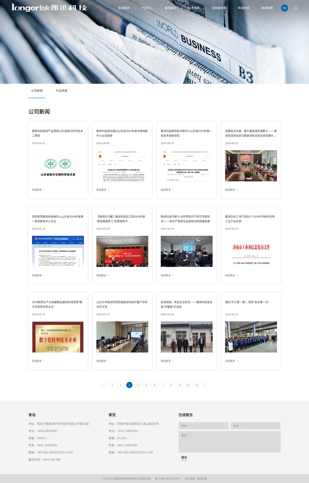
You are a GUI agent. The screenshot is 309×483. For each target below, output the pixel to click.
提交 (184, 457)
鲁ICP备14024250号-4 (167, 478)
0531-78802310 (128, 431)
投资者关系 (219, 7)
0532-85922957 (48, 431)
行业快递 (61, 90)
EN (284, 8)
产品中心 (147, 7)
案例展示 (170, 7)
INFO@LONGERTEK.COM (55, 452)
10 (188, 385)
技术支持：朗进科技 (196, 478)
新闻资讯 (243, 7)
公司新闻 (37, 90)
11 (196, 385)
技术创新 (194, 7)
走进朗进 (123, 7)
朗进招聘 (267, 7)
